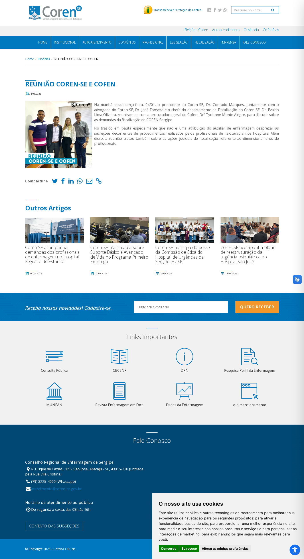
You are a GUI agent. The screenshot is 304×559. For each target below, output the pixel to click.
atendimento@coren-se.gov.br (56, 488)
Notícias (44, 59)
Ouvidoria (251, 29)
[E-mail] (89, 182)
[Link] (99, 182)
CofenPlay (271, 29)
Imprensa (228, 42)
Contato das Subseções (54, 526)
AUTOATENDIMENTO (97, 42)
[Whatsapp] (225, 10)
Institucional (65, 42)
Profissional (153, 42)
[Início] (55, 13)
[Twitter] (220, 10)
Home (42, 42)
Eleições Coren (196, 29)
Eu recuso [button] (189, 548)
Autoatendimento (226, 29)
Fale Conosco (254, 42)
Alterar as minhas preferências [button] (225, 548)
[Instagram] (209, 10)
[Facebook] (214, 10)
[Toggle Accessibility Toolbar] (295, 550)
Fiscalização (205, 42)
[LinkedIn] (71, 182)
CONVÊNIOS (127, 42)
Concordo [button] (168, 548)
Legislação (179, 42)
